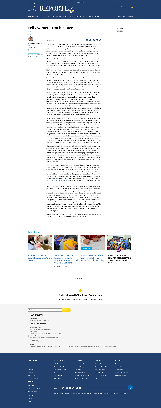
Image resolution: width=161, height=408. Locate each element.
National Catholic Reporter (130, 387)
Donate (119, 16)
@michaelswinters (32, 49)
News (37, 16)
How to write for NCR (101, 367)
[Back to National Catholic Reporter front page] (51, 9)
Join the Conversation (33, 53)
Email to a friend (97, 40)
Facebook (70, 388)
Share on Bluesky (87, 40)
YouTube (73, 388)
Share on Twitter (94, 40)
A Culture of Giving (60, 369)
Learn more (35, 56)
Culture (51, 16)
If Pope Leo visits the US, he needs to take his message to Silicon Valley (92, 258)
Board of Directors (120, 375)
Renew (124, 16)
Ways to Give (58, 372)
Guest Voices (86, 248)
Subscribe (130, 16)
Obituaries (31, 398)
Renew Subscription (81, 367)
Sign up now (126, 9)
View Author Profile (32, 45)
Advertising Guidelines (59, 393)
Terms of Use (68, 393)
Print (100, 40)
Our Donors (57, 378)
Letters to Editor (100, 372)
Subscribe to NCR (80, 364)
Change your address (101, 375)
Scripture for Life (33, 378)
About (117, 364)
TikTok (80, 388)
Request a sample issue (81, 378)
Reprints (97, 378)
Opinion (58, 16)
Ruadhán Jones (32, 263)
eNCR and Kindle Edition (82, 375)
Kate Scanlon (58, 266)
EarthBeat (77, 16)
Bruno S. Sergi (84, 263)
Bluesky (63, 388)
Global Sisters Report (91, 16)
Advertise (31, 401)
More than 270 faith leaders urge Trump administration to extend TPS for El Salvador (66, 259)
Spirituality (67, 16)
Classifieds (31, 395)
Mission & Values (120, 367)
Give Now (57, 364)
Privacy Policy (119, 369)
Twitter (67, 388)
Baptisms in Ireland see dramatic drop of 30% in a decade (40, 258)
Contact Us (98, 364)
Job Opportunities (100, 369)
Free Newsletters (80, 372)
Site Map (81, 393)
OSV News (38, 263)
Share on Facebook (90, 40)
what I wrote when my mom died (57, 180)
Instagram (77, 388)
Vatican (43, 16)
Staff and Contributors (121, 372)
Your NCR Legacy (59, 375)
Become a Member (59, 367)
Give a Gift (78, 369)
